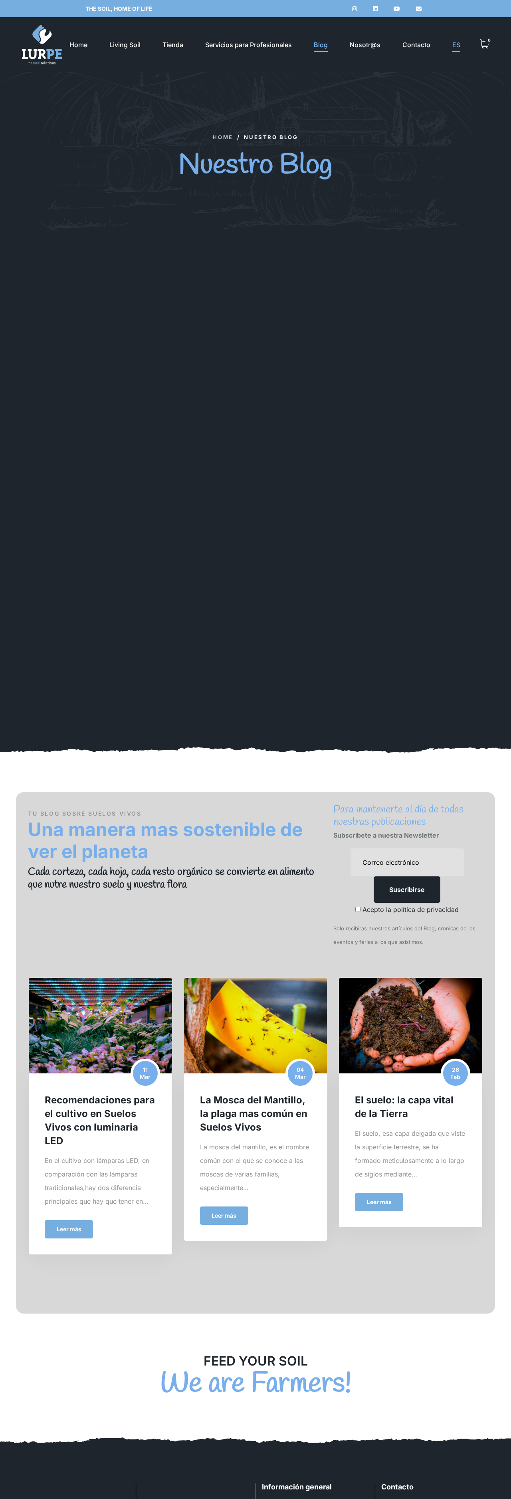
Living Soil (125, 45)
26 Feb (455, 1073)
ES (456, 45)
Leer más (69, 1229)
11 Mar (145, 1073)
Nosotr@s (365, 45)
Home (78, 45)
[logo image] (42, 44)
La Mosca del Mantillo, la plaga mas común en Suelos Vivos (253, 1113)
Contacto (416, 45)
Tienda (172, 45)
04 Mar (300, 1073)
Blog (321, 45)
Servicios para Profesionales (248, 45)
